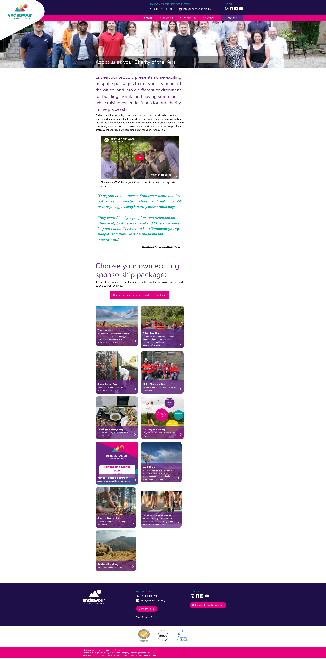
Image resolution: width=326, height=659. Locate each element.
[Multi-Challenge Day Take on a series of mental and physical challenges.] (162, 393)
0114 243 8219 (163, 8)
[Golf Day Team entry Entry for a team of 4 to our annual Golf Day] (162, 438)
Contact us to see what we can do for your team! (139, 295)
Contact (209, 18)
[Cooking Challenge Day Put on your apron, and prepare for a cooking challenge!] (117, 438)
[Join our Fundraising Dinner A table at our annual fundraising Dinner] (117, 483)
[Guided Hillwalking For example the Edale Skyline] (116, 570)
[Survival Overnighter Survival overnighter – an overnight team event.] (116, 527)
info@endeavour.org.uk (197, 8)
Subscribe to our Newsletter (207, 605)
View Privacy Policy (146, 617)
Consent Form (146, 608)
